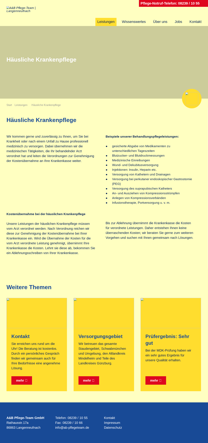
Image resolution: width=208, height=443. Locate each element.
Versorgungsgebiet (100, 336)
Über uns (160, 22)
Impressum (112, 422)
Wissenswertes (134, 22)
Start (9, 105)
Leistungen (106, 22)
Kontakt (195, 22)
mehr (20, 380)
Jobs (178, 22)
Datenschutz (113, 427)
